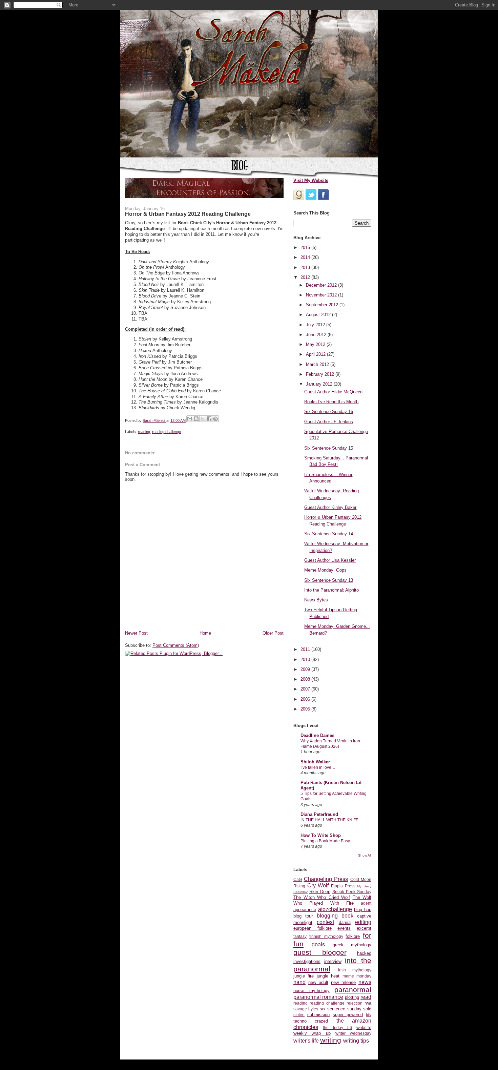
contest (325, 922)
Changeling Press (326, 879)
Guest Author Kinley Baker (330, 507)
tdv (368, 1014)
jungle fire (303, 976)
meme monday (357, 976)
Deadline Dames (317, 735)
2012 (305, 277)
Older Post (273, 633)
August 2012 (319, 314)
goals (318, 944)
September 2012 (322, 304)
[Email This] (189, 418)
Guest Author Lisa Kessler (330, 560)
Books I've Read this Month (331, 401)
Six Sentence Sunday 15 (328, 448)
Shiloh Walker (315, 761)
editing (363, 922)
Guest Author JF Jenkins (328, 421)
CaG (297, 879)
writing (330, 1040)
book (347, 916)
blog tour (303, 916)
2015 (305, 247)
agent (366, 903)
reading (144, 432)
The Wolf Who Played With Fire (332, 900)
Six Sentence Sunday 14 (328, 533)
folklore (353, 936)
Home (205, 633)
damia (345, 922)
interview (332, 961)
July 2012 (316, 324)
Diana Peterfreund (319, 814)
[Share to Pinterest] (215, 418)
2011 (305, 649)
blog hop (362, 909)
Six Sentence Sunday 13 (328, 580)
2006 (305, 699)
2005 (305, 709)
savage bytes (305, 1009)
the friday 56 (337, 1027)
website (363, 1027)
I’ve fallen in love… (317, 767)
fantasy (300, 936)
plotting (352, 997)
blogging (327, 916)
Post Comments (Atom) (175, 645)
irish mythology (355, 970)
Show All (364, 855)
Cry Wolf (318, 885)
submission (318, 1014)
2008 (305, 679)
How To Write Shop (320, 835)
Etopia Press (343, 886)
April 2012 (316, 354)
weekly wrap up (312, 1033)
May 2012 (316, 344)
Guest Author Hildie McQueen (333, 391)
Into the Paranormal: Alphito (331, 590)
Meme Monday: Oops (325, 570)
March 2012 (318, 364)
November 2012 (322, 294)
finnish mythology (326, 936)
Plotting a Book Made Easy (325, 841)
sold (367, 1008)
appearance (304, 909)
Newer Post (136, 633)
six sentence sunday (340, 1008)
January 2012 (320, 384)
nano (299, 982)
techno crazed (310, 1021)
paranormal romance (318, 997)
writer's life (306, 1041)
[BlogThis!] (196, 418)
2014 (305, 257)
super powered (348, 1014)
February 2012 (320, 374)
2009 (305, 669)
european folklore (312, 928)
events (344, 928)
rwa (368, 1003)
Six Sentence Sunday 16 (328, 411)
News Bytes (316, 599)
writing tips (356, 1041)
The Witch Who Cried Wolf (321, 897)
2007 (305, 689)
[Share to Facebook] (209, 418)
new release (343, 982)
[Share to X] (202, 418)
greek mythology (352, 944)
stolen (299, 1014)
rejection (354, 1003)
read (365, 997)
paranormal (352, 989)
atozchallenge (335, 909)
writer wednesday (353, 1033)
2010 (305, 659)
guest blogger (320, 952)
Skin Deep (319, 891)
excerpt (364, 928)
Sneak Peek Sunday (351, 891)
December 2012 (322, 285)
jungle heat (328, 976)
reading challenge (166, 432)
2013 (305, 267)
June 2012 (317, 334)
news (364, 982)
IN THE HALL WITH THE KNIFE (329, 820)
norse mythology (311, 990)
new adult (318, 982)
